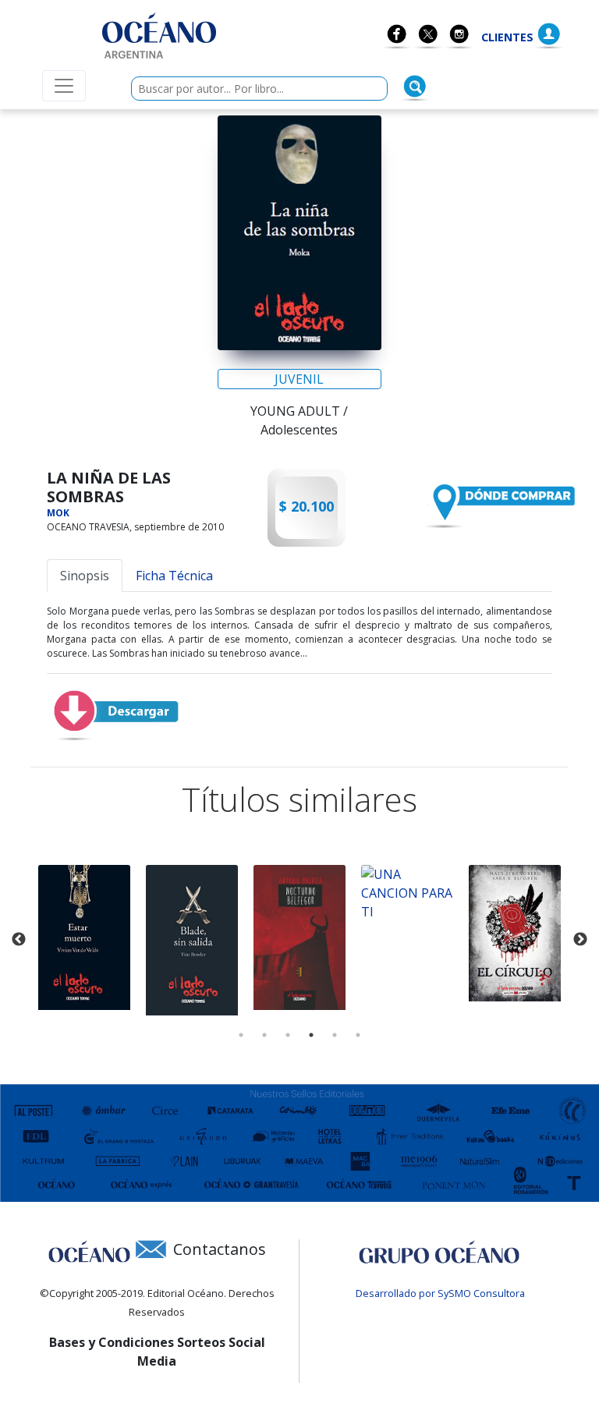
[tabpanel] (84, 937)
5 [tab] (334, 1035)
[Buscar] (415, 86)
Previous (19, 940)
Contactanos (219, 1249)
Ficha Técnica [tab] (174, 575)
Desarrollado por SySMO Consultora (440, 1293)
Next (580, 940)
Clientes (507, 37)
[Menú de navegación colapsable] (64, 85)
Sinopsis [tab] (84, 575)
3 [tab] (288, 1035)
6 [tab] (358, 1035)
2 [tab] (264, 1035)
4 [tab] (311, 1035)
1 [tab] (241, 1035)
